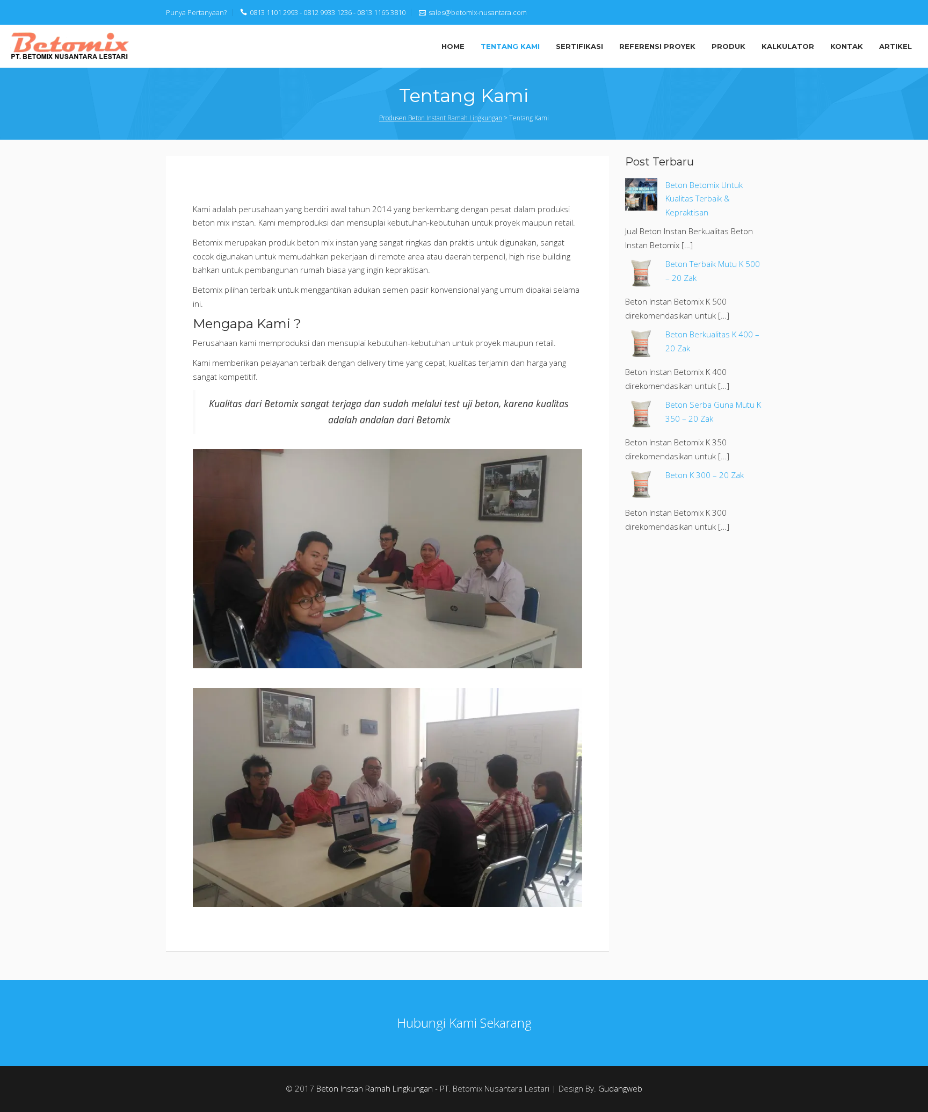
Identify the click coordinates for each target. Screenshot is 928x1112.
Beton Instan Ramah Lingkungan (374, 1088)
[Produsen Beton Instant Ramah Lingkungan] (70, 45)
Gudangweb (620, 1088)
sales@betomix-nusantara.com (478, 12)
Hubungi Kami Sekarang (464, 1022)
